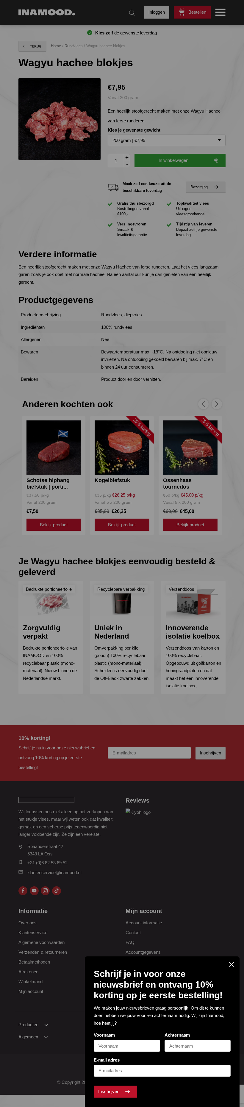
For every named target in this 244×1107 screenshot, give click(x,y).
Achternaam (177, 1034)
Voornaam (104, 1034)
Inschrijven (108, 1091)
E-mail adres (107, 1059)
